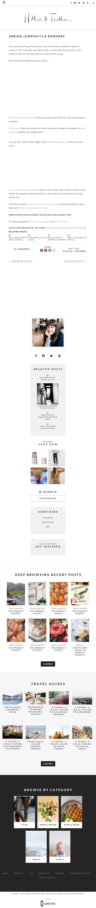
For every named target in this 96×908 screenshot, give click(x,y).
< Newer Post (21, 261)
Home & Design (48, 825)
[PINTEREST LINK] (59, 356)
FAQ (31, 873)
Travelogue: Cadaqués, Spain (12, 710)
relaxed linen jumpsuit (56, 142)
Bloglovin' (48, 522)
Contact (19, 873)
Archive (59, 873)
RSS (48, 527)
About (5, 873)
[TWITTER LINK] (51, 356)
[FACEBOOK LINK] (36, 356)
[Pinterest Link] (83, 3)
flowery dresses (61, 221)
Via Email (48, 518)
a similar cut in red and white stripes (43, 204)
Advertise (44, 873)
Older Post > (75, 261)
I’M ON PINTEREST (48, 544)
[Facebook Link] (71, 3)
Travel (36, 859)
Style (69, 251)
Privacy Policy (47, 877)
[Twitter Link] (79, 3)
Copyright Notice (80, 873)
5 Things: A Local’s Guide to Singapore (82, 710)
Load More (48, 664)
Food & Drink (71, 825)
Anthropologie (15, 128)
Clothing (80, 251)
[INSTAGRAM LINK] (43, 356)
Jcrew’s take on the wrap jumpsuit (24, 190)
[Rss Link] (87, 3)
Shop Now (48, 444)
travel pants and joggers (39, 221)
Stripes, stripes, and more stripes (32, 208)
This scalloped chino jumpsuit (22, 117)
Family (60, 859)
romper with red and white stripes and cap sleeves (64, 228)
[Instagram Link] (75, 3)
